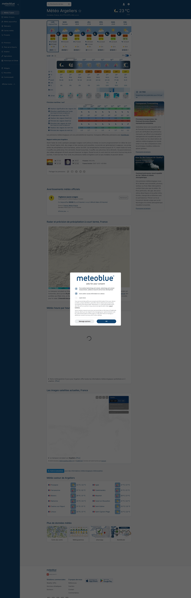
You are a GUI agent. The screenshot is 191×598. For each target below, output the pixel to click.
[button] (95, 298)
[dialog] (95, 299)
